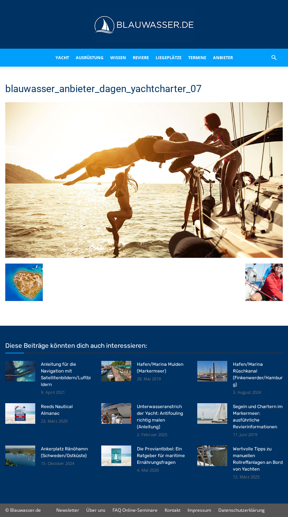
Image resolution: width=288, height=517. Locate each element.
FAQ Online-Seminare (135, 510)
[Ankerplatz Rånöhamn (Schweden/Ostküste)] (20, 455)
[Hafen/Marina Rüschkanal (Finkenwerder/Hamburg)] (212, 371)
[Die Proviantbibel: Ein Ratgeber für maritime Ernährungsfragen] (116, 455)
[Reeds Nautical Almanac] (20, 413)
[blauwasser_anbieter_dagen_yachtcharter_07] (144, 256)
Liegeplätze (169, 57)
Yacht (62, 57)
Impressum (199, 510)
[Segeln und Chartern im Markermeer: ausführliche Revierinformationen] (212, 413)
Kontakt (172, 510)
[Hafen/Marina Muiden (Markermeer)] (116, 371)
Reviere (141, 57)
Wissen (118, 57)
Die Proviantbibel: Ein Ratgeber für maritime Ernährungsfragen (161, 455)
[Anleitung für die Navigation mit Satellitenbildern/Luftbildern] (20, 371)
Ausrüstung (90, 57)
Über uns (95, 510)
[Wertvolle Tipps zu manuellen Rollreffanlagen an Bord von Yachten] (212, 455)
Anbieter (223, 57)
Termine (197, 57)
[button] (274, 58)
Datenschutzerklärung (241, 510)
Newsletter (67, 510)
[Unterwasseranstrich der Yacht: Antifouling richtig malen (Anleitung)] (116, 413)
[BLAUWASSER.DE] (144, 25)
